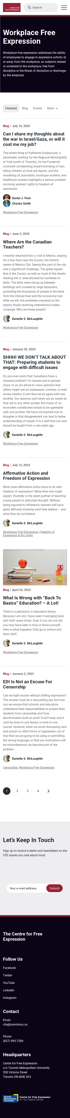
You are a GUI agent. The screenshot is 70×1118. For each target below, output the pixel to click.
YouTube (9, 983)
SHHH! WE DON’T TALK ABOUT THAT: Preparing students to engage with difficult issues (34, 362)
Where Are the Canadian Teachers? (27, 244)
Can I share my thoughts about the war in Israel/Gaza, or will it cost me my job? (34, 139)
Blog (25, 108)
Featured (11, 108)
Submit (54, 888)
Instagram (9, 998)
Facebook (9, 968)
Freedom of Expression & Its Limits (29, 533)
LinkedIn (8, 990)
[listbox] (52, 108)
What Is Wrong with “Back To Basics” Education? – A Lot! (32, 600)
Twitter (7, 975)
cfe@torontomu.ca (15, 1024)
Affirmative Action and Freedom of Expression (26, 476)
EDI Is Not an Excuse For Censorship (27, 684)
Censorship (10, 767)
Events (37, 108)
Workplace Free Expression (20, 212)
